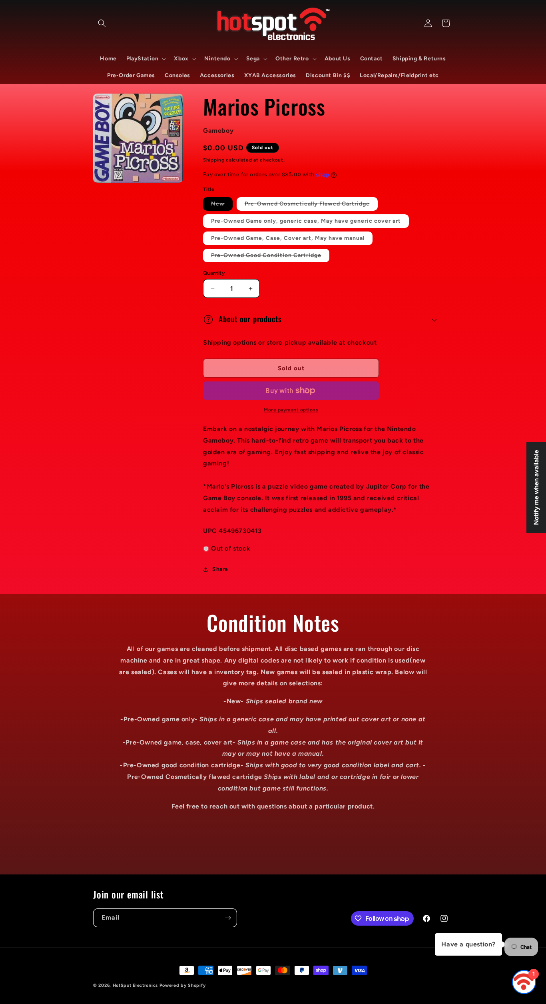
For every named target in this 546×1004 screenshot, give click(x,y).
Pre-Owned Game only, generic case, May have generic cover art (310, 222)
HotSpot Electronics (135, 985)
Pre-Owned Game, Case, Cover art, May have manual (292, 239)
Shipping (214, 160)
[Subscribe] (228, 917)
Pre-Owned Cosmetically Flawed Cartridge (311, 205)
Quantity (214, 273)
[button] (102, 23)
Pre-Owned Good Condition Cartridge (270, 256)
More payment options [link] (291, 410)
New (222, 205)
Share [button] (220, 569)
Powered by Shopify (182, 985)
